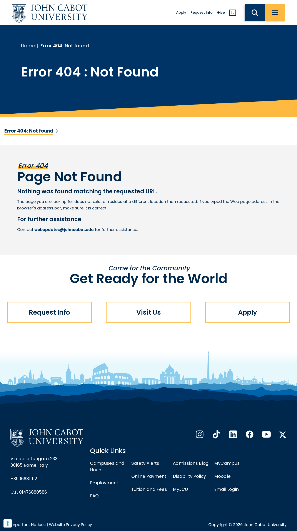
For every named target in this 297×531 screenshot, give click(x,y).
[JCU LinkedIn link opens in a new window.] (233, 435)
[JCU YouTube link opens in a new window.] (266, 435)
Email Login (226, 489)
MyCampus (227, 463)
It (232, 12)
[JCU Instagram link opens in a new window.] (199, 435)
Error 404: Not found (64, 45)
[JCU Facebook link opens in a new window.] (249, 435)
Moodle (222, 476)
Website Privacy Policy (70, 524)
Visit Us (148, 312)
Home (28, 45)
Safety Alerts (145, 463)
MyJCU (180, 489)
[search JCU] (255, 12)
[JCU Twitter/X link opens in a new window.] (283, 435)
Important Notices (28, 524)
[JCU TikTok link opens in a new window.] (216, 435)
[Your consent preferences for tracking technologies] (7, 523)
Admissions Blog (191, 463)
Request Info (201, 12)
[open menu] (275, 12)
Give (221, 12)
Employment (104, 483)
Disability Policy (189, 476)
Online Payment (148, 476)
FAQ (94, 496)
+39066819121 (24, 479)
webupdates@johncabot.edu (64, 229)
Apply (181, 12)
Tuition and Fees (149, 489)
